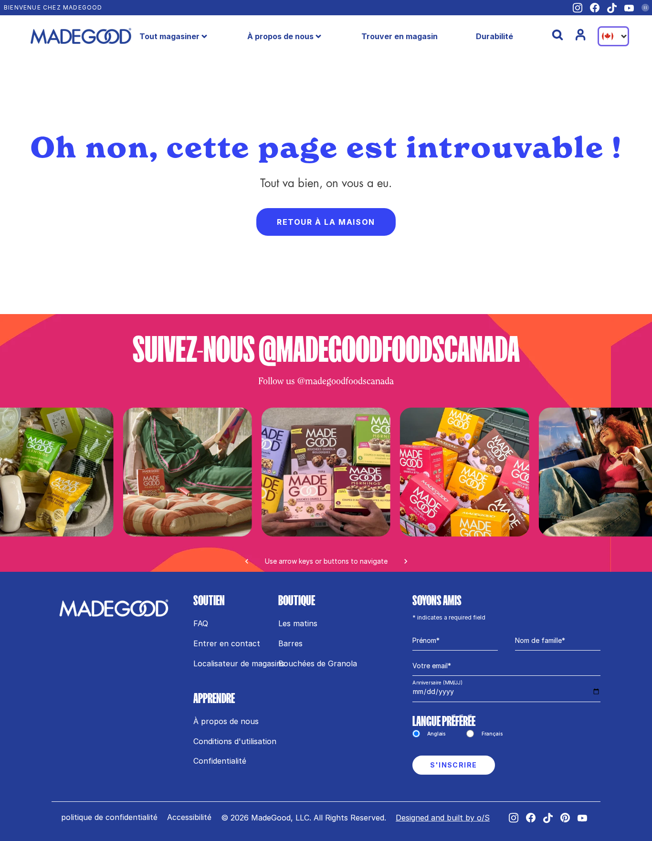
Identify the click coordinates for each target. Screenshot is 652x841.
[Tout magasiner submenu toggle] (204, 36)
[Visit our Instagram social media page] (577, 8)
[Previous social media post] (246, 561)
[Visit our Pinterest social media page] (565, 817)
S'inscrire (453, 765)
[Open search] (557, 35)
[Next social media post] (405, 561)
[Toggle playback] (645, 7)
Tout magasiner (169, 36)
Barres (290, 643)
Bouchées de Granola (317, 663)
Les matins (297, 623)
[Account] (580, 35)
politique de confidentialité (109, 817)
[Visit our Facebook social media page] (594, 7)
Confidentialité (219, 761)
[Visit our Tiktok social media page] (612, 8)
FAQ (200, 623)
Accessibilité (189, 817)
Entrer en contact (226, 643)
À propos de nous (280, 36)
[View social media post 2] (464, 472)
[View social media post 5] (187, 472)
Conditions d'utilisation (234, 741)
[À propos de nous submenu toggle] (318, 36)
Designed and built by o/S (443, 817)
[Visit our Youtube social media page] (629, 7)
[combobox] (613, 36)
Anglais (436, 734)
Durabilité (494, 36)
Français (492, 734)
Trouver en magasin (399, 36)
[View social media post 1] (326, 472)
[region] (326, 490)
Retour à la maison (326, 222)
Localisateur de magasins (239, 663)
